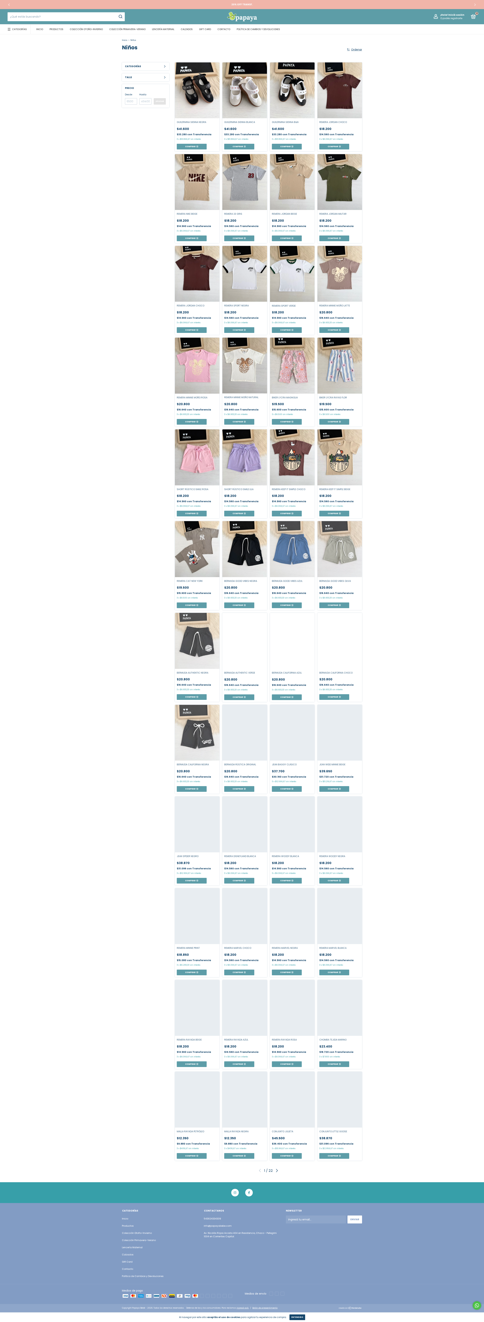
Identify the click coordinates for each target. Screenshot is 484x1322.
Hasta (142, 94)
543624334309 (212, 1218)
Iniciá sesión (456, 14)
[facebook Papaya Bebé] (249, 1192)
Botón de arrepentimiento (265, 1307)
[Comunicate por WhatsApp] (477, 1305)
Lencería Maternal (163, 29)
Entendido (297, 1317)
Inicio (39, 29)
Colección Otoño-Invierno (86, 29)
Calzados (187, 29)
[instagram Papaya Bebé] (235, 1192)
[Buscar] (120, 16)
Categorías (19, 29)
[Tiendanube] (350, 1308)
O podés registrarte (451, 18)
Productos (56, 29)
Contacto (223, 29)
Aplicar (160, 101)
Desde (128, 94)
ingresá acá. (243, 1307)
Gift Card (205, 29)
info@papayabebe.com (218, 1225)
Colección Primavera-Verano (127, 29)
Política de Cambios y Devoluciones (258, 29)
